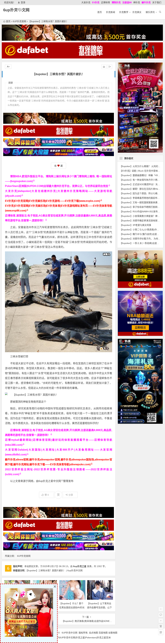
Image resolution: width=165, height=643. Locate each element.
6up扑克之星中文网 (50, 481)
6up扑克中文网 (16, 10)
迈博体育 (105, 2)
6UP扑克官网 (19, 21)
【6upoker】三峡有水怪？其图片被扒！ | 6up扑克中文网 (54, 570)
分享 (70, 495)
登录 (23, 2)
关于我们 (156, 2)
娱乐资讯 (150, 12)
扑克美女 (136, 12)
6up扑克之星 (79, 566)
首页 (99, 12)
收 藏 (58, 165)
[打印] (104, 66)
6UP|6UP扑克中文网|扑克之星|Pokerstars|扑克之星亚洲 (82, 637)
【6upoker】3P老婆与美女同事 (135, 225)
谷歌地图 (112, 632)
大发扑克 (85, 2)
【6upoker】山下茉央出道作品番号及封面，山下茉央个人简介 (99, 607)
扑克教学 (123, 12)
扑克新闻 (110, 12)
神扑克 (136, 2)
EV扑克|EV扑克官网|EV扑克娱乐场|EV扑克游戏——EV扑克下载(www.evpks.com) (52, 201)
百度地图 (103, 632)
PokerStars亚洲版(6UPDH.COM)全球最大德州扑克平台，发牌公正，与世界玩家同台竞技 (56, 186)
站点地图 (93, 632)
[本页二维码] (160, 632)
